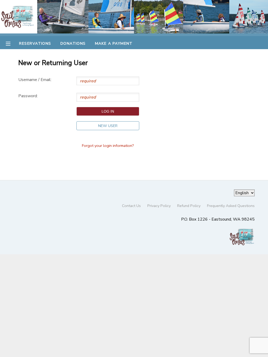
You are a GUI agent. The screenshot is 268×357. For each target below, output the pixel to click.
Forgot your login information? (108, 145)
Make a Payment (114, 43)
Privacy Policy (159, 205)
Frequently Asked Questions (231, 205)
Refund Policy (188, 205)
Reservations (35, 43)
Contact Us (131, 205)
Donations (73, 43)
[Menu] (12, 43)
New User (108, 125)
